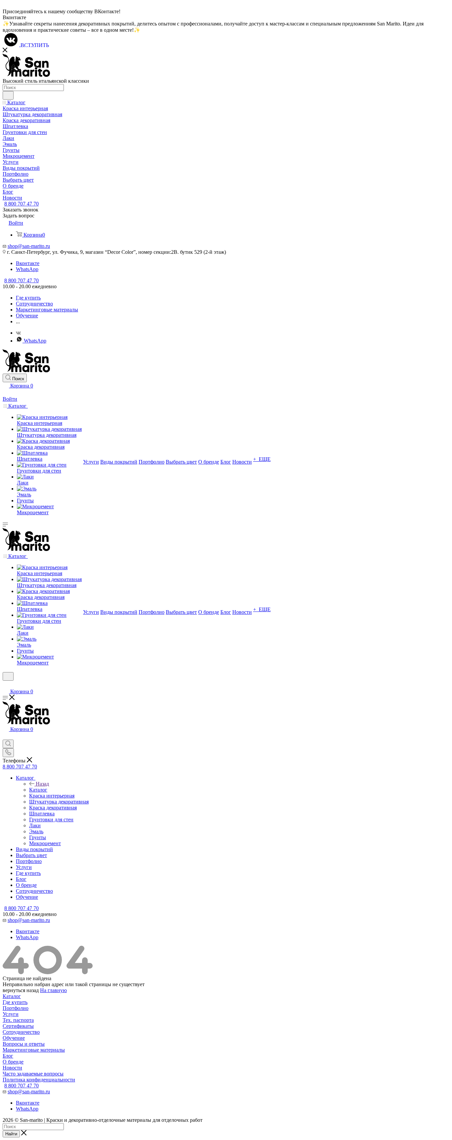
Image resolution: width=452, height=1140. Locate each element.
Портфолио (15, 1008)
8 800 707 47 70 (21, 203)
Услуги (11, 1014)
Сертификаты (18, 1026)
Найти (11, 1133)
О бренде (13, 1062)
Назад (42, 784)
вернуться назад (21, 990)
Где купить (15, 1002)
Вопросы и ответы (24, 1044)
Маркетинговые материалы (34, 1050)
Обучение (14, 1038)
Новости (12, 1068)
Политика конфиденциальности (39, 1079)
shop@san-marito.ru (29, 246)
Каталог (38, 790)
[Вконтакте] (18, 333)
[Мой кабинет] (6, 393)
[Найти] (8, 95)
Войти (10, 399)
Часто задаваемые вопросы (33, 1073)
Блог (8, 1056)
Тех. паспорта (18, 1020)
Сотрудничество (21, 1032)
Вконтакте (27, 263)
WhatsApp (27, 269)
